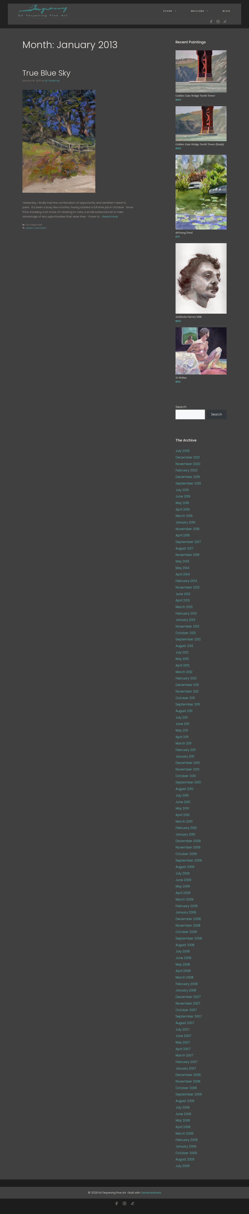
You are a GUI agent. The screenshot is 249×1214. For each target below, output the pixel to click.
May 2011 (182, 730)
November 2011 (187, 691)
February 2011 (186, 750)
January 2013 (185, 620)
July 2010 (182, 795)
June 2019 (183, 496)
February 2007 (187, 1062)
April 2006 (183, 1127)
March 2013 (184, 607)
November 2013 (187, 587)
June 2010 (183, 802)
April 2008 (183, 971)
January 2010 (185, 834)
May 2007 (183, 1042)
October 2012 (186, 633)
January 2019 (185, 522)
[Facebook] (211, 21)
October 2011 (185, 698)
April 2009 (183, 893)
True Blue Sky (46, 73)
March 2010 (184, 821)
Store (167, 10)
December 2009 (188, 841)
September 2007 (189, 1016)
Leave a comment (36, 228)
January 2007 (186, 1068)
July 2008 (183, 951)
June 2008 (183, 958)
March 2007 (184, 1055)
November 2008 (188, 925)
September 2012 (188, 639)
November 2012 (187, 626)
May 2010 (182, 808)
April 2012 (183, 665)
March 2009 (184, 899)
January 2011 (185, 756)
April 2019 (183, 509)
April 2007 (183, 1049)
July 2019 (182, 490)
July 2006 (183, 1107)
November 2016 (187, 555)
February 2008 (187, 984)
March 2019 (184, 516)
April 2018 (183, 535)
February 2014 (186, 581)
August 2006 (185, 1101)
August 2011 (184, 711)
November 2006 (188, 1081)
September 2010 (188, 782)
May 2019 (182, 503)
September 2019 (188, 483)
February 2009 (187, 906)
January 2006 (186, 1146)
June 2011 (182, 724)
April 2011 (182, 737)
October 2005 (186, 1153)
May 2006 (183, 1120)
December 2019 (188, 477)
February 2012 (186, 678)
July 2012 (182, 652)
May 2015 (182, 561)
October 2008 (186, 932)
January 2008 (186, 990)
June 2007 (183, 1036)
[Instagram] (218, 21)
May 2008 (183, 964)
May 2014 (182, 568)
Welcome (198, 10)
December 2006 (188, 1075)
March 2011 (184, 743)
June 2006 (183, 1114)
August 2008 (185, 945)
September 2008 (189, 938)
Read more (110, 216)
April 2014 (183, 574)
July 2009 (183, 873)
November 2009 (188, 847)
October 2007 (186, 1010)
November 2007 (188, 1003)
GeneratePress (151, 1193)
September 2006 (189, 1094)
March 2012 (184, 672)
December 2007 (188, 997)
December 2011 (187, 685)
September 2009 (189, 860)
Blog (226, 10)
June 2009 (183, 880)
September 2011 (188, 704)
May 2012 (182, 659)
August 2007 (185, 1023)
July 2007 (183, 1029)
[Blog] (225, 21)
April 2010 (183, 815)
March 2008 (184, 977)
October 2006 (186, 1088)
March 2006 (184, 1133)
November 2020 (188, 464)
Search (181, 407)
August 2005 (185, 1159)
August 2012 (184, 646)
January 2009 (186, 912)
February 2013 (186, 613)
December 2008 (188, 919)
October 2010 (186, 776)
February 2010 (186, 828)
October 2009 (186, 854)
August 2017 (184, 548)
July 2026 (183, 451)
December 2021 (188, 457)
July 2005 (183, 1166)
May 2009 (183, 886)
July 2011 (182, 717)
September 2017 (188, 542)
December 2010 (188, 763)
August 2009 (185, 867)
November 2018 (187, 529)
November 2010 (187, 769)
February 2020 (187, 470)
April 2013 (183, 600)
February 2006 (187, 1140)
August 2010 (184, 789)
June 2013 (183, 594)
